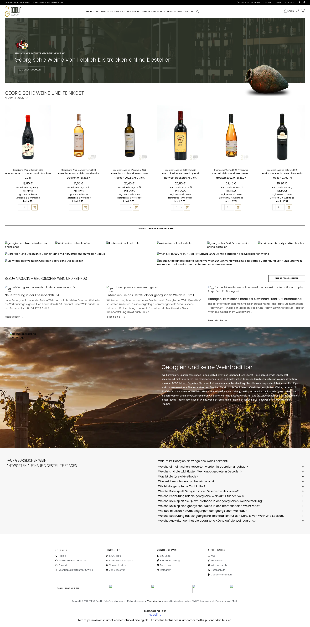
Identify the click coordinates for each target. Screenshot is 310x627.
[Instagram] (304, 2)
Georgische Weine (21, 170)
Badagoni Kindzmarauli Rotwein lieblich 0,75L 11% (282, 176)
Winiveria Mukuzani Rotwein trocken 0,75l (28, 176)
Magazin (255, 2)
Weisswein (116, 11)
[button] (34, 207)
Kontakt (278, 2)
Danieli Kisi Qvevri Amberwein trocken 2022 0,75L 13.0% (231, 176)
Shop (89, 11)
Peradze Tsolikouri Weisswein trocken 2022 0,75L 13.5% (129, 176)
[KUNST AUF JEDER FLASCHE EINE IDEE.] (231, 263)
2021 (295, 170)
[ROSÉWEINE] (180, 243)
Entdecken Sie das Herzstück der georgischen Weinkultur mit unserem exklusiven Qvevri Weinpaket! (150, 295)
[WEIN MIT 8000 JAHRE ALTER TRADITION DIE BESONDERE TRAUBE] (231, 254)
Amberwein (149, 11)
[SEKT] (230, 245)
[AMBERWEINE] (129, 243)
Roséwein (133, 11)
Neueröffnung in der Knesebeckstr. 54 (32, 295)
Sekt (162, 11)
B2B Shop (290, 2)
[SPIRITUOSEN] (281, 243)
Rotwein (101, 11)
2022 (144, 170)
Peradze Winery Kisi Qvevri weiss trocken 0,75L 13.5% (78, 176)
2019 (41, 170)
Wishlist (267, 2)
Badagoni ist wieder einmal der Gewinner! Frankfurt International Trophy (255, 299)
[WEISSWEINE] (79, 243)
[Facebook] (299, 2)
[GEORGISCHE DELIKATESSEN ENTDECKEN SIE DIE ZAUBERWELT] (79, 261)
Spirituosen (174, 11)
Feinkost (189, 11)
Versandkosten (30, 194)
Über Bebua (243, 2)
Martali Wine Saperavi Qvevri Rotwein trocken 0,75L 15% (180, 176)
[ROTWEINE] (28, 245)
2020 (93, 170)
